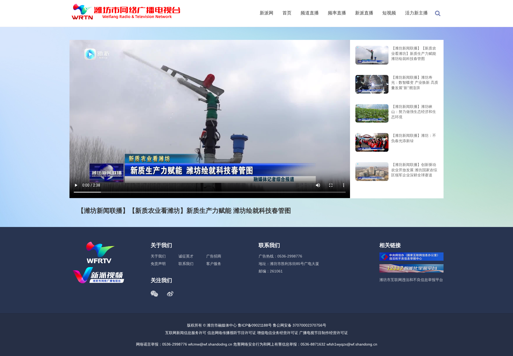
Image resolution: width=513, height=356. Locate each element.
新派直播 (364, 13)
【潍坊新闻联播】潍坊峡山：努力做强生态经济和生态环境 (413, 111)
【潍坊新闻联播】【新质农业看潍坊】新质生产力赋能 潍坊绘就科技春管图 (413, 53)
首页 (287, 13)
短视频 (389, 13)
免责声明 (158, 264)
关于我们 (158, 256)
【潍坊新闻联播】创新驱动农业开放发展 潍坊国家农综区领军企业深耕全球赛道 (414, 169)
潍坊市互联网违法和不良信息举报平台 (411, 280)
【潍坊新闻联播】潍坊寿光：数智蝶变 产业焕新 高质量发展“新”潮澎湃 (414, 82)
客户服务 (213, 264)
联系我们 (185, 264)
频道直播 (310, 13)
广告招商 (213, 256)
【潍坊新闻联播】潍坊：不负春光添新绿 (413, 138)
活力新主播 (416, 13)
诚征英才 (185, 256)
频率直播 (337, 13)
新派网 (266, 13)
